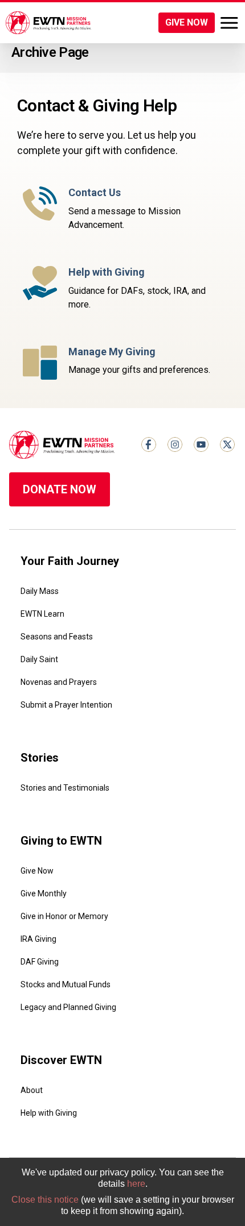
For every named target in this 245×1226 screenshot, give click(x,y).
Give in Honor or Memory (64, 916)
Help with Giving (49, 1112)
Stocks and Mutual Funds (66, 984)
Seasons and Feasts (57, 636)
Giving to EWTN (61, 840)
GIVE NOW (186, 22)
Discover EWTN (61, 1060)
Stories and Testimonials (65, 787)
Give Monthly (44, 893)
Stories (40, 757)
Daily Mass (40, 591)
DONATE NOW (59, 489)
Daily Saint (39, 659)
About (32, 1090)
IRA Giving (38, 939)
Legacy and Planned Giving (68, 1007)
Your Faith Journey (70, 561)
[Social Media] (148, 444)
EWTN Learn (42, 613)
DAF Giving (40, 961)
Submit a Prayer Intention (66, 704)
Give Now (37, 870)
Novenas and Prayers (59, 682)
